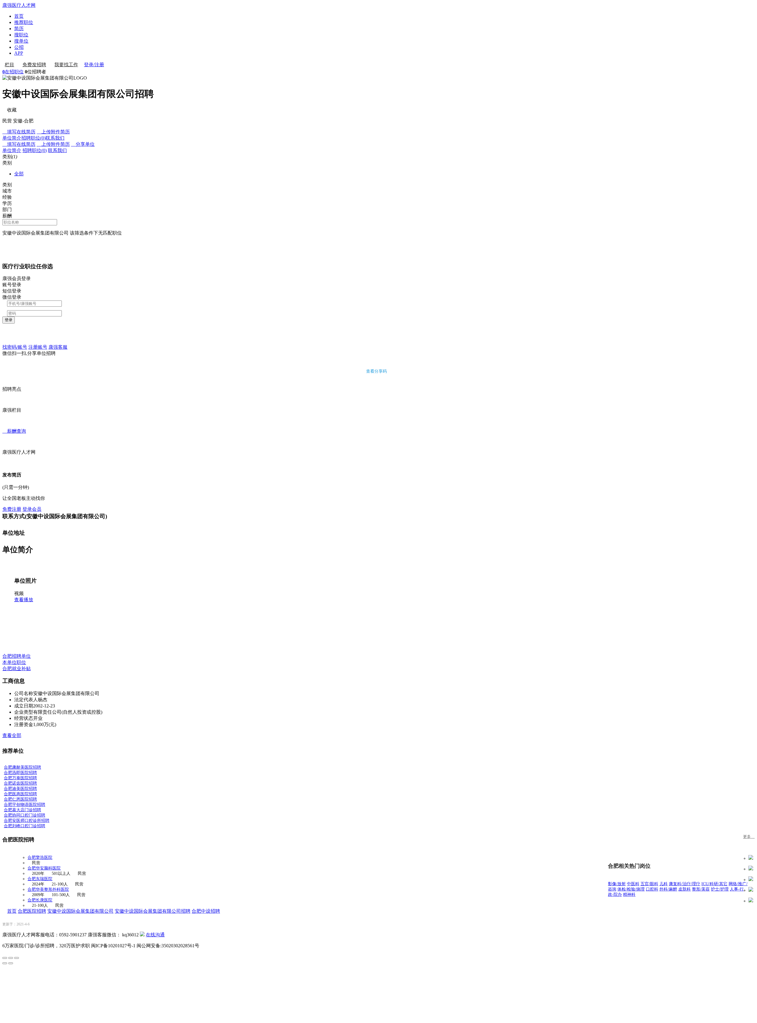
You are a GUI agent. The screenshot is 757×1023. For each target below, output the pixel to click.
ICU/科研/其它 (714, 884)
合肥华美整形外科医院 (48, 889)
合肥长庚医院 (40, 900)
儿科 (663, 884)
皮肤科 (684, 889)
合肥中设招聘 (206, 911)
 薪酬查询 (14, 431)
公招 (19, 47)
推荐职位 (23, 22)
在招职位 (13, 71)
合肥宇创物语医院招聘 (24, 804)
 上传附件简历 (53, 131)
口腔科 (652, 889)
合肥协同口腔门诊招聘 (24, 815)
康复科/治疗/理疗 (684, 884)
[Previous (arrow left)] (4, 963)
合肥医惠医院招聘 (20, 794)
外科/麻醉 (668, 889)
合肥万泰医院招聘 (20, 778)
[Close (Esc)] (4, 958)
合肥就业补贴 (16, 668)
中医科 (633, 884)
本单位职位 (14, 662)
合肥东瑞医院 (40, 879)
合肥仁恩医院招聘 (20, 799)
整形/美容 (701, 889)
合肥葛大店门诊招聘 (22, 810)
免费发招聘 (34, 64)
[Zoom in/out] (16, 958)
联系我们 (55, 137)
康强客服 (57, 347)
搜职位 (21, 34)
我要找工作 (66, 64)
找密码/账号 (14, 347)
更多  (749, 836)
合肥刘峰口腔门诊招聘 (24, 826)
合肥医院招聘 (32, 911)
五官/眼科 (649, 884)
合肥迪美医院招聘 (20, 788)
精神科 (629, 894)
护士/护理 (720, 889)
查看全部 (11, 735)
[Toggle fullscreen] (10, 958)
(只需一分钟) (15, 487)
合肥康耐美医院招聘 (22, 767)
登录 (8, 320)
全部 (19, 173)
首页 (19, 16)
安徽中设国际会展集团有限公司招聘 (152, 911)
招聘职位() (33, 137)
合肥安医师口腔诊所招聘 (26, 820)
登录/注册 (94, 64)
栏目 (9, 64)
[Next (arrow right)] (10, 963)
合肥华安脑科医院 (44, 868)
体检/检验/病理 (631, 889)
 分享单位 (83, 144)
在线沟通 (155, 934)
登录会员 (31, 509)
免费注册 (11, 509)
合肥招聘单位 (16, 656)
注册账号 (37, 347)
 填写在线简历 (18, 131)
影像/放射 (617, 884)
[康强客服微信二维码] (142, 934)
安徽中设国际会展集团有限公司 (80, 911)
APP (18, 53)
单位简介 (11, 137)
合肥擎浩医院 (40, 857)
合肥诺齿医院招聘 (20, 783)
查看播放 (23, 599)
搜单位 (21, 40)
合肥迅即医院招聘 (20, 772)
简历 (19, 28)
